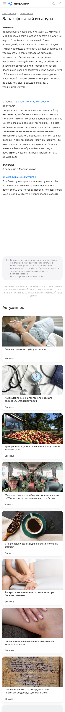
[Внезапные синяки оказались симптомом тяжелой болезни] (32, 630)
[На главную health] (20, 3)
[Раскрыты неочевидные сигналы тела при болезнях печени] (32, 582)
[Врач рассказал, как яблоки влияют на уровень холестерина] (32, 436)
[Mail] (10, 3)
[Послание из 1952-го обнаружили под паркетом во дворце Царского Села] (32, 679)
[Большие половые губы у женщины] (32, 339)
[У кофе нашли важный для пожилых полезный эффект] (32, 533)
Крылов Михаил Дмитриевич (32, 101)
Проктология (26, 13)
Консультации (9, 13)
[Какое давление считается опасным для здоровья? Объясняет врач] (32, 387)
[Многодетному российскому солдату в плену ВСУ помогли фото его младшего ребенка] (32, 485)
